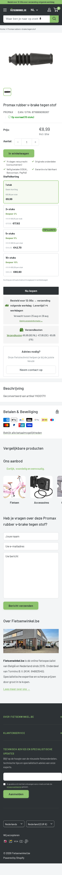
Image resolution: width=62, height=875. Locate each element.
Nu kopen (31, 291)
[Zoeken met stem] (40, 19)
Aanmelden (16, 794)
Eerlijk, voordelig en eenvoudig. (26, 468)
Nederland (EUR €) (37, 824)
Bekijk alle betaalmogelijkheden (22, 432)
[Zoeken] (54, 19)
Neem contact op (31, 370)
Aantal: (7, 141)
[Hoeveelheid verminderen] (17, 142)
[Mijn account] (49, 10)
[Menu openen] (5, 10)
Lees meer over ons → (16, 689)
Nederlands (11, 824)
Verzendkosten (14, 335)
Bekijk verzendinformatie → (31, 321)
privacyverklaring (14, 787)
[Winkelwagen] (56, 10)
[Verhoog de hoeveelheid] (35, 142)
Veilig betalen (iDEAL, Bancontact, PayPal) (17, 171)
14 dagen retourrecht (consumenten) (17, 163)
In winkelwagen (19, 153)
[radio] (31, 191)
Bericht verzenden (21, 605)
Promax (8, 112)
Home (2, 29)
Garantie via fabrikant (46, 169)
